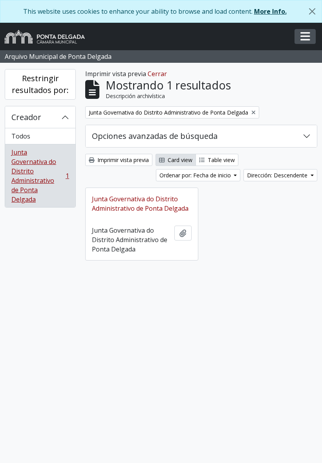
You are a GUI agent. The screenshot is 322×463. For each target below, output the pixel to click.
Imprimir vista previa (122, 160)
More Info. (270, 11)
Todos (20, 136)
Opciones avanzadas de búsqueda (155, 136)
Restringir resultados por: (40, 84)
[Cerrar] (312, 11)
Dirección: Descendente (278, 175)
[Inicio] (48, 37)
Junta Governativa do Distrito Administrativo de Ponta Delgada (40, 176)
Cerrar (157, 73)
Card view (179, 160)
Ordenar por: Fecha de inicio (195, 175)
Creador (26, 117)
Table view (220, 160)
